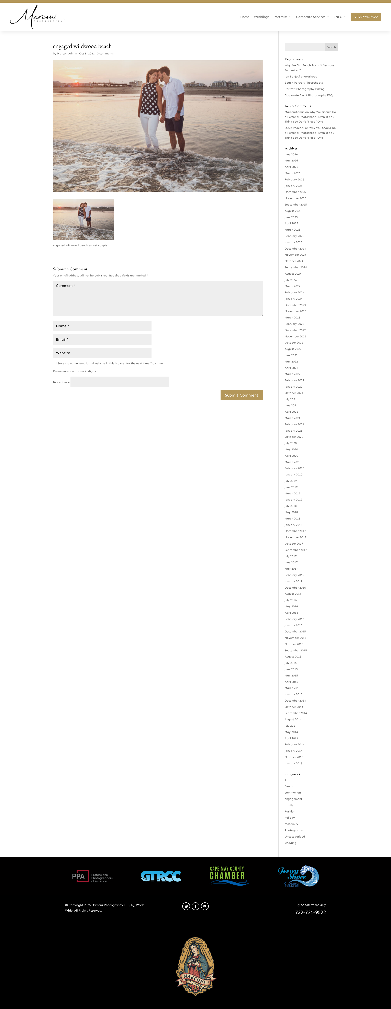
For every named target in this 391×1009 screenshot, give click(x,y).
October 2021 (294, 393)
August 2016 (293, 594)
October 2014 (294, 707)
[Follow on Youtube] (205, 906)
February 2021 (294, 424)
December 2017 (295, 531)
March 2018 (292, 518)
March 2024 (292, 286)
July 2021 (291, 399)
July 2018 (291, 506)
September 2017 (296, 550)
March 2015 (292, 688)
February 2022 (294, 380)
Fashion (290, 811)
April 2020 (291, 456)
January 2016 (293, 625)
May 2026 (291, 160)
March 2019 (292, 493)
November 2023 (295, 311)
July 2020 (291, 443)
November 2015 (295, 638)
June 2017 (291, 562)
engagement (293, 799)
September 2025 (296, 204)
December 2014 (295, 700)
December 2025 (295, 192)
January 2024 (293, 299)
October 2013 (294, 757)
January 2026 (293, 186)
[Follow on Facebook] (195, 906)
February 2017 (294, 575)
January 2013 (293, 763)
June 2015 (291, 669)
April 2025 (291, 223)
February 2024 (294, 292)
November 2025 (295, 198)
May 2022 (291, 361)
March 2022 (292, 374)
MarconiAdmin (67, 53)
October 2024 (294, 261)
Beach (289, 786)
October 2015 (294, 644)
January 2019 (293, 499)
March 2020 (292, 462)
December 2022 (295, 330)
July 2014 (291, 725)
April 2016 (291, 612)
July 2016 (291, 600)
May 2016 (291, 606)
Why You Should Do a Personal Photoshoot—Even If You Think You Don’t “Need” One (310, 117)
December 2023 (295, 305)
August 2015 (293, 656)
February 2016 (294, 619)
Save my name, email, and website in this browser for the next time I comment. (112, 363)
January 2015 (293, 694)
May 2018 (291, 512)
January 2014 (293, 751)
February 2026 (294, 179)
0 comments (105, 53)
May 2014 (291, 732)
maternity (291, 824)
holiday (290, 817)
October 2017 (294, 543)
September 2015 (296, 650)
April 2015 (291, 682)
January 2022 (293, 386)
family (289, 805)
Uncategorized (295, 836)
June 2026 (291, 154)
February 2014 (294, 744)
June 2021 (291, 405)
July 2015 (291, 663)
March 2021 (292, 418)
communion (293, 792)
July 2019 (291, 481)
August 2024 (293, 273)
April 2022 (291, 368)
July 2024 (291, 280)
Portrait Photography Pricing (305, 89)
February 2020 (294, 468)
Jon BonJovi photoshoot (301, 76)
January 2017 (293, 581)
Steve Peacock (294, 128)
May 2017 (291, 568)
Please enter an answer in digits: (75, 371)
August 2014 (293, 719)
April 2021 (291, 411)
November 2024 (295, 254)
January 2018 (293, 525)
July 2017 (291, 556)
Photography (294, 830)
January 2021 (293, 430)
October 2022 (294, 342)
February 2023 (294, 324)
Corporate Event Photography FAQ (309, 95)
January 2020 (293, 474)
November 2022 (295, 336)
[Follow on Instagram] (186, 906)
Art (287, 780)
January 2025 (293, 242)
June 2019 (291, 487)
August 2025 (293, 211)
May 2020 (291, 449)
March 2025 (292, 229)
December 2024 (295, 248)
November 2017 (295, 537)
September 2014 (296, 713)
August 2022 (293, 349)
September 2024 (296, 267)
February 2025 (294, 236)
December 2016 (295, 587)
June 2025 (291, 217)
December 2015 (295, 631)
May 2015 (291, 675)
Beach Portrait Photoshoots (304, 82)
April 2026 (291, 167)
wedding (290, 843)
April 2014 (291, 738)
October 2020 (294, 437)
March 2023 (292, 317)
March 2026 (292, 173)
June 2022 (291, 355)
